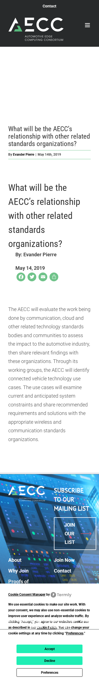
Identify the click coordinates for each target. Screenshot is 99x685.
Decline (49, 661)
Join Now (64, 560)
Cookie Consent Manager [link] (26, 594)
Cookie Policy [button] (47, 627)
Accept (50, 649)
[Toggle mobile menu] (88, 25)
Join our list (69, 533)
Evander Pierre (23, 154)
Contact (62, 571)
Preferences (49, 673)
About (14, 560)
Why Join (18, 571)
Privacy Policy (59, 627)
